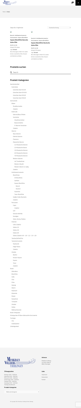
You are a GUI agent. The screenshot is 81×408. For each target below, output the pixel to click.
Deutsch (33, 38)
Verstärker (16, 117)
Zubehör (15, 109)
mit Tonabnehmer (19, 161)
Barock (12, 35)
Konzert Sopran (17, 257)
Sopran (15, 260)
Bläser (13, 103)
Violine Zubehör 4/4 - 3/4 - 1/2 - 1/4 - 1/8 (24, 235)
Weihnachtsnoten (16, 310)
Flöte (13, 282)
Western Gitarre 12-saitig (21, 167)
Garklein (16, 180)
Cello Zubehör (17, 224)
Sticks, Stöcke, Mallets (19, 219)
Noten (12, 268)
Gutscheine (15, 87)
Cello (13, 277)
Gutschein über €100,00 (20, 92)
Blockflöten (16, 175)
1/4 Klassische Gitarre (20, 147)
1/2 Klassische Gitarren (21, 145)
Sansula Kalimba (17, 213)
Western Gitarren (18, 158)
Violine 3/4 (16, 230)
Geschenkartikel (14, 84)
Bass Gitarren (17, 134)
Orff (14, 211)
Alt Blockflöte (18, 178)
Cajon (14, 205)
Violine (13, 307)
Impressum (44, 374)
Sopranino (17, 191)
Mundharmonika (17, 106)
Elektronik (14, 112)
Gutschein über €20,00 (19, 95)
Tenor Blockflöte (19, 194)
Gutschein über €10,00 (19, 90)
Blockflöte (14, 274)
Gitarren (14, 131)
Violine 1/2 (16, 227)
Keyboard (14, 290)
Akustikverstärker (19, 120)
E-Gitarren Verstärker (20, 125)
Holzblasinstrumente (20, 35)
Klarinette (14, 293)
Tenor (14, 263)
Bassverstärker (18, 123)
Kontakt (44, 379)
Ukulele (14, 252)
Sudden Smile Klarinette (19, 197)
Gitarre (13, 288)
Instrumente (13, 37)
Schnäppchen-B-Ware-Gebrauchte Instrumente (23, 315)
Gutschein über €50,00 (19, 98)
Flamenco (16, 139)
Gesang (14, 285)
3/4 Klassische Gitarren (21, 150)
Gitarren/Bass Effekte (19, 114)
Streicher (14, 222)
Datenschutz (45, 377)
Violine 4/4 (16, 233)
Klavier (13, 296)
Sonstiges (15, 216)
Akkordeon (15, 271)
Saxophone (15, 299)
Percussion (15, 202)
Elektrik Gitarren (17, 136)
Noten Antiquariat (15, 312)
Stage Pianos (16, 246)
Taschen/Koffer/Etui (17, 238)
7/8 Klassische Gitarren (21, 156)
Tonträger (13, 318)
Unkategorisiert (14, 326)
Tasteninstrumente (17, 241)
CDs (13, 321)
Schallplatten (15, 323)
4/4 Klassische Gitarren (21, 153)
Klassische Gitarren (18, 142)
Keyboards (16, 244)
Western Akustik (19, 164)
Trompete (14, 301)
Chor (13, 279)
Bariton (15, 255)
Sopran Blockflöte (23, 37)
